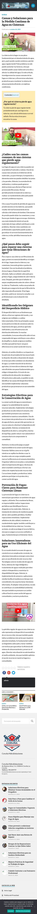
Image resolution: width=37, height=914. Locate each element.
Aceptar (10, 911)
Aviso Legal (8, 890)
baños (4, 14)
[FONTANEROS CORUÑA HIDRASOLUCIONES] (15, 7)
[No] (35, 907)
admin (6, 680)
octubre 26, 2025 (15, 29)
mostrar (15, 95)
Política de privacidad (23, 911)
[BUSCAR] (32, 721)
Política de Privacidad (11, 895)
